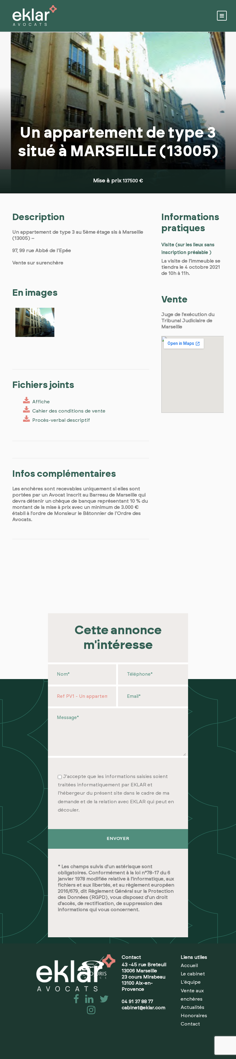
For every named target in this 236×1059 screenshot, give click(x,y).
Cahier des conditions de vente (67, 411)
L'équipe (191, 982)
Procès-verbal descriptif (60, 420)
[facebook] (74, 1000)
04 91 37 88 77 (137, 1001)
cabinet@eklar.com (143, 1007)
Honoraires (194, 1015)
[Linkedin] (87, 1000)
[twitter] (102, 1000)
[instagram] (88, 1012)
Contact (190, 1023)
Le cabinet (193, 973)
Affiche (40, 401)
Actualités (192, 1007)
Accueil (189, 965)
